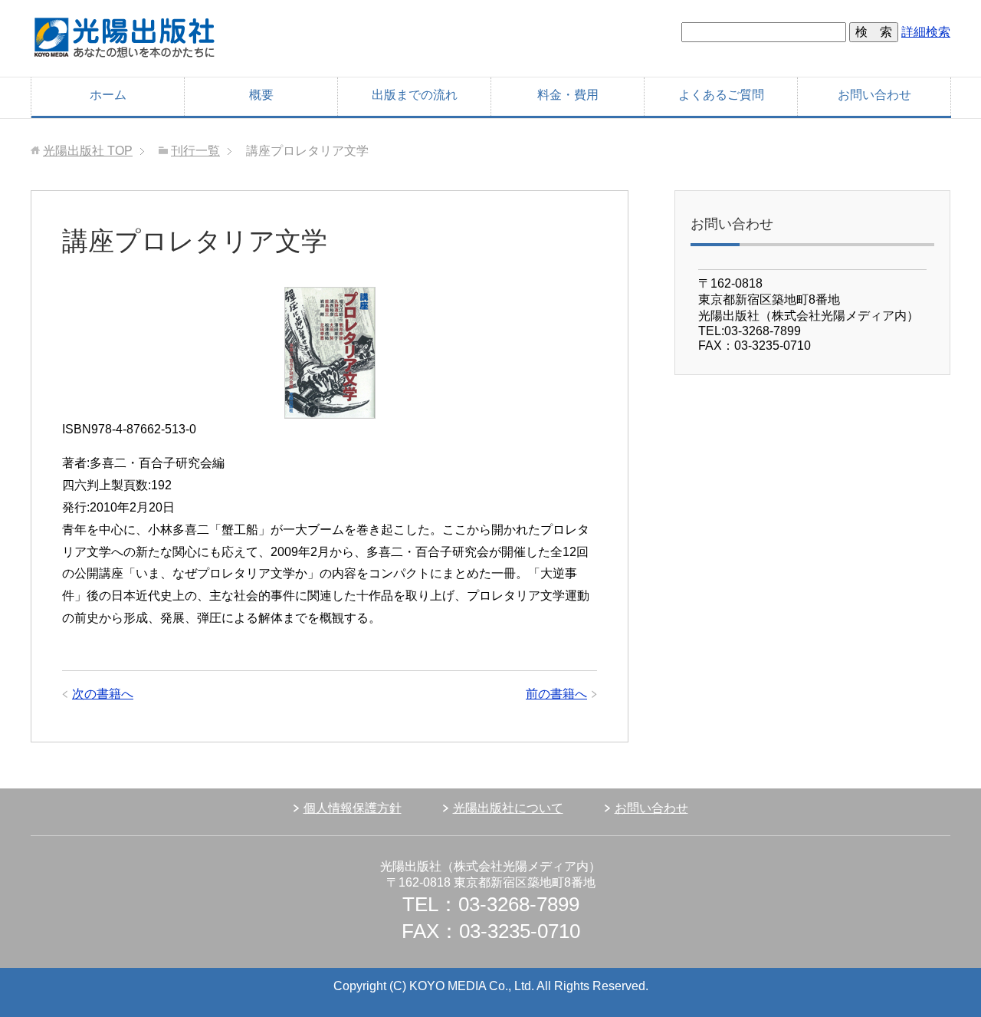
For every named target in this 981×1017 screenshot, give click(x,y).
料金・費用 (568, 94)
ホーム (108, 94)
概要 (261, 94)
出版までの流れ (415, 94)
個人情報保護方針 (352, 808)
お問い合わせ (874, 94)
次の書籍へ (102, 693)
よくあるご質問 (721, 94)
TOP (88, 150)
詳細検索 (925, 31)
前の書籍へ (556, 693)
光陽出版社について (508, 808)
